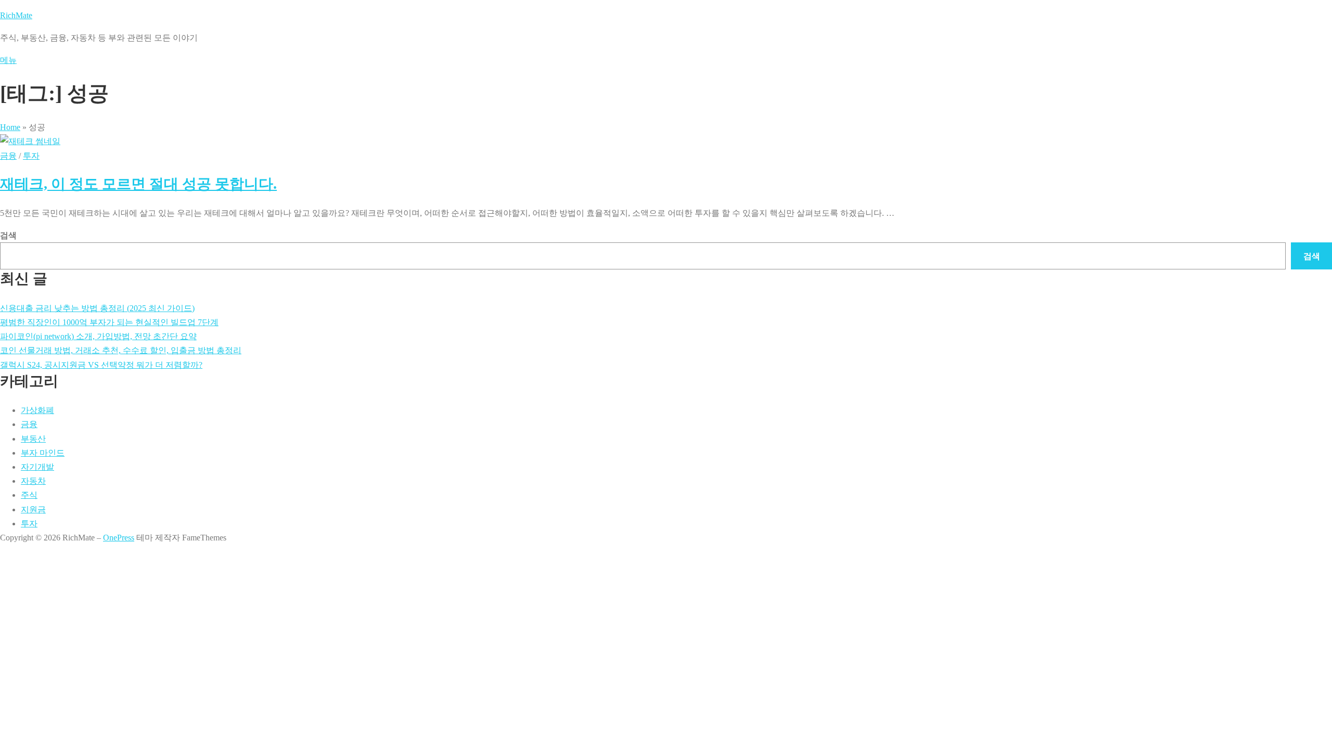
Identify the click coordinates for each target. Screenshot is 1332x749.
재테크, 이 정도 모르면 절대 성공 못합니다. (138, 184)
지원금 (33, 509)
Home (10, 127)
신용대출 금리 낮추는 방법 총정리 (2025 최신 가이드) (97, 308)
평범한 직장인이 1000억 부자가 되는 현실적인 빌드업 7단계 (109, 322)
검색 (8, 235)
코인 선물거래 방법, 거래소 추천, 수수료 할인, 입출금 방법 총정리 (120, 350)
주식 (29, 494)
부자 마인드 (43, 452)
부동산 (33, 438)
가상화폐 (37, 410)
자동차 (33, 480)
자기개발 (37, 466)
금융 (8, 155)
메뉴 (8, 60)
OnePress (118, 537)
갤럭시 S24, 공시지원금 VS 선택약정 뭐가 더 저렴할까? (101, 364)
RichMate (16, 15)
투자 (31, 155)
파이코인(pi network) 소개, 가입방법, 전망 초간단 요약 (98, 336)
